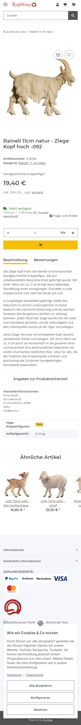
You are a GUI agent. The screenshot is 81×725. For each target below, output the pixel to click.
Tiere (39, 424)
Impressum (14, 675)
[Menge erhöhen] (72, 232)
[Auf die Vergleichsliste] (58, 54)
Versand (37, 192)
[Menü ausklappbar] (5, 2)
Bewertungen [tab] (46, 260)
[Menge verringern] (8, 232)
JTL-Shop (48, 719)
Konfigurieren (40, 697)
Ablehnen (40, 709)
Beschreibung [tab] (15, 260)
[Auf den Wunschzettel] (69, 54)
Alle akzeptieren (40, 685)
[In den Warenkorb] (6, 44)
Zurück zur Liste (16, 32)
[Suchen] (73, 15)
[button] (57, 4)
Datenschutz (34, 675)
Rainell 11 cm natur (32, 163)
